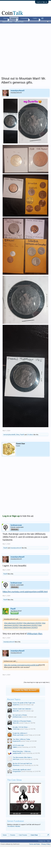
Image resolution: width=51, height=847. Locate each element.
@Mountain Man (34, 634)
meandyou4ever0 (17, 91)
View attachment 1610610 (13, 623)
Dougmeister (17, 771)
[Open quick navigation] (48, 835)
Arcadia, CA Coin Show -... (21, 727)
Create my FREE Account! (25, 690)
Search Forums (7, 22)
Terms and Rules (34, 844)
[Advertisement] (25, 51)
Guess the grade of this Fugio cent (24, 703)
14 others (30, 434)
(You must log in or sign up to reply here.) (37, 682)
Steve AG (16, 711)
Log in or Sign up (41, 2)
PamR (22, 434)
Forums (14, 18)
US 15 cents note (18, 745)
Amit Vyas (16, 759)
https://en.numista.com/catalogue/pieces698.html (25, 592)
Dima (17, 434)
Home (5, 18)
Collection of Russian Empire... (22, 721)
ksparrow (16, 704)
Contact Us (42, 841)
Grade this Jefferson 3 (20, 733)
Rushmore (16, 765)
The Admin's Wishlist (13, 826)
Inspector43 (16, 741)
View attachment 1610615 (28, 627)
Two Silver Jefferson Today (21, 739)
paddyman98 (17, 753)
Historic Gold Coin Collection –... (23, 709)
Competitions (25, 18)
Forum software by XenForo (10, 844)
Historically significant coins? (22, 769)
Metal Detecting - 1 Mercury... (22, 751)
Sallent (15, 747)
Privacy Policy (45, 844)
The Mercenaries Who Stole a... (23, 757)
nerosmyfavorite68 (9, 434)
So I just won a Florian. (20, 715)
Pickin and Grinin (18, 735)
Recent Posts (19, 22)
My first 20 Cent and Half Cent (22, 763)
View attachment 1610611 (32, 623)
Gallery (35, 18)
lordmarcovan (16, 525)
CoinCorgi (16, 729)
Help (48, 841)
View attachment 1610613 (28, 625)
